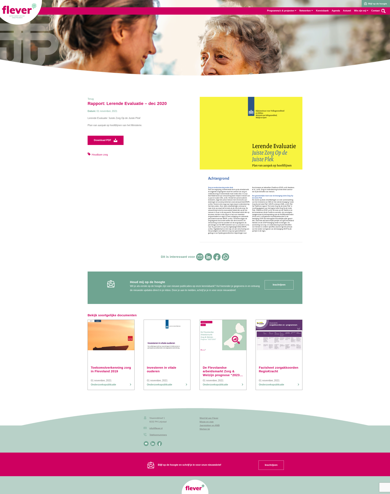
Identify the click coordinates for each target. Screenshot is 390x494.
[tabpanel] (195, 45)
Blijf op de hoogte (377, 3)
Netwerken (305, 10)
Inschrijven (271, 465)
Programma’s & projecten (280, 10)
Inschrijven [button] (279, 284)
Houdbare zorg (100, 154)
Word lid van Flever (209, 418)
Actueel (347, 10)
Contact (375, 10)
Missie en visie (207, 421)
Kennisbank (322, 10)
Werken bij (205, 429)
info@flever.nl (156, 428)
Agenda (336, 10)
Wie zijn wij (360, 10)
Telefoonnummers (158, 435)
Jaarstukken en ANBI (210, 425)
